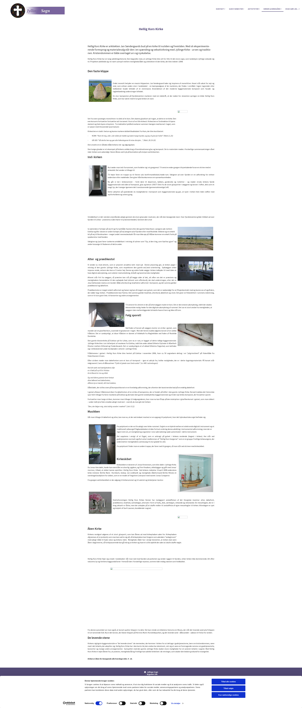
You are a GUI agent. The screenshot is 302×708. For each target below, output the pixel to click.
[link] (220, 9)
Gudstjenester (236, 9)
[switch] (122, 703)
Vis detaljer (175, 703)
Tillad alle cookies (228, 682)
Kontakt (220, 9)
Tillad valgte (228, 688)
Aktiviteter (253, 9)
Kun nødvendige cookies (228, 695)
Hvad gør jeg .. (291, 9)
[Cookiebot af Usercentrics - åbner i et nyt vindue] (69, 703)
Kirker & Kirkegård (272, 9)
